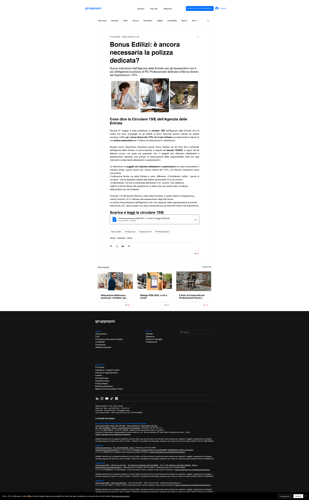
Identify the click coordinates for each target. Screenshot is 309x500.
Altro (194, 20)
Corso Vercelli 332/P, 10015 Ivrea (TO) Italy (110, 426)
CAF (97, 336)
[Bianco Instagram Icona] (102, 398)
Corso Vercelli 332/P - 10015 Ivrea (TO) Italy (110, 412)
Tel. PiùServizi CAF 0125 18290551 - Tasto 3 (181, 465)
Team (125, 20)
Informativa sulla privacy (120, 496)
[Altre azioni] (197, 36)
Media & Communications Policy (109, 389)
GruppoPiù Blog (102, 381)
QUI (157, 441)
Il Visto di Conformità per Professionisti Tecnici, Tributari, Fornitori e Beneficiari (192, 296)
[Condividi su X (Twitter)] (117, 246)
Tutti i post (102, 20)
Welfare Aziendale (103, 347)
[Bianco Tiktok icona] (111, 398)
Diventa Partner (102, 378)
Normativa (147, 20)
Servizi (136, 20)
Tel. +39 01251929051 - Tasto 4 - (106, 428)
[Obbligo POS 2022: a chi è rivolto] (154, 281)
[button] (141, 8)
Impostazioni (285, 496)
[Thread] (116, 398)
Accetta (298, 496)
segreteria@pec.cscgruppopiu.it (129, 428)
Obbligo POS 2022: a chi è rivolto (153, 296)
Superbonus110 (145, 232)
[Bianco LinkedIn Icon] (97, 398)
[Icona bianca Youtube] (107, 398)
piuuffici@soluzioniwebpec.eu (170, 483)
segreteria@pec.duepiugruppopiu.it (107, 450)
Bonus (184, 20)
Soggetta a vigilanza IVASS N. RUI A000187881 (150, 450)
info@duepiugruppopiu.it (103, 448)
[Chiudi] (306, 496)
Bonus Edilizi (116, 232)
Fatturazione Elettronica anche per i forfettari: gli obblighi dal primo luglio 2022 (113, 296)
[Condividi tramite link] (129, 246)
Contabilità (172, 20)
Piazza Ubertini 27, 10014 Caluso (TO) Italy (142, 426)
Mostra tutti (207, 267)
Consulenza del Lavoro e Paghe (109, 339)
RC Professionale (162, 232)
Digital (160, 20)
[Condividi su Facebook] (111, 246)
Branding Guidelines (104, 386)
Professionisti (130, 232)
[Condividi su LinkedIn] (123, 246)
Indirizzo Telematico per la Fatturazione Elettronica (112, 434)
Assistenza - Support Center (107, 370)
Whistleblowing (173, 450)
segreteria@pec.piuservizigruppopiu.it (108, 467)
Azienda (114, 20)
